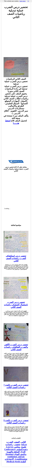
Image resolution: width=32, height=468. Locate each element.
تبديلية (24, 444)
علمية (23, 447)
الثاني (23, 442)
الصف (17, 442)
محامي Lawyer (13, 447)
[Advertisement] (16, 39)
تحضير (17, 444)
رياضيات (9, 444)
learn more (23, 1)
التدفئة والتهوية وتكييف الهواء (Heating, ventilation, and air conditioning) (16, 455)
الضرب (10, 442)
